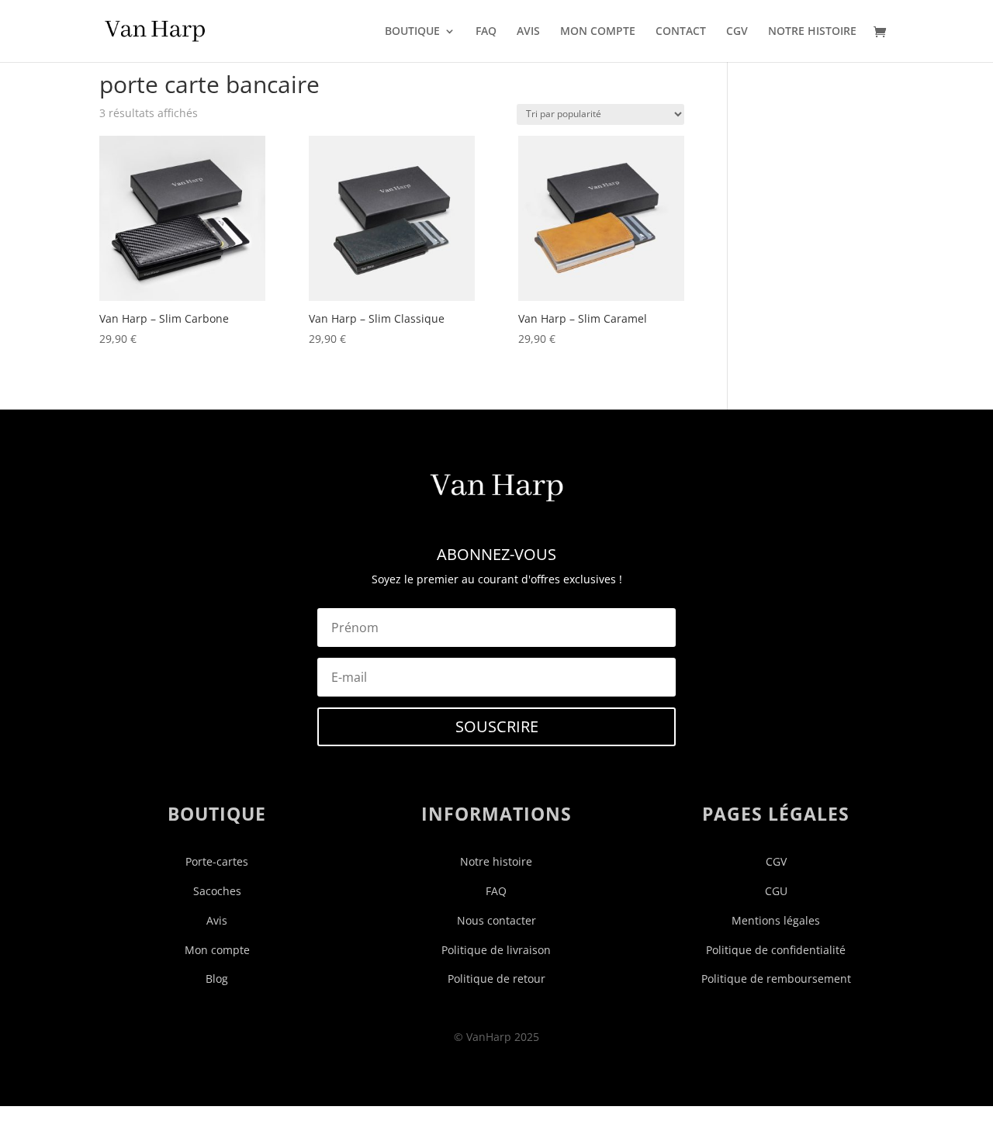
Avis (216, 920)
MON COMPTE (597, 32)
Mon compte (217, 949)
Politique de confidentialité (776, 949)
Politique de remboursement (776, 978)
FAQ (486, 32)
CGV (737, 32)
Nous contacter (496, 920)
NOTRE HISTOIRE (812, 32)
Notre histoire (496, 861)
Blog (217, 978)
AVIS (528, 32)
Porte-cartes (216, 861)
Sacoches (217, 890)
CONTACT (681, 32)
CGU (776, 890)
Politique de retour (496, 978)
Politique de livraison (496, 949)
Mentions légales (776, 920)
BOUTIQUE (412, 32)
